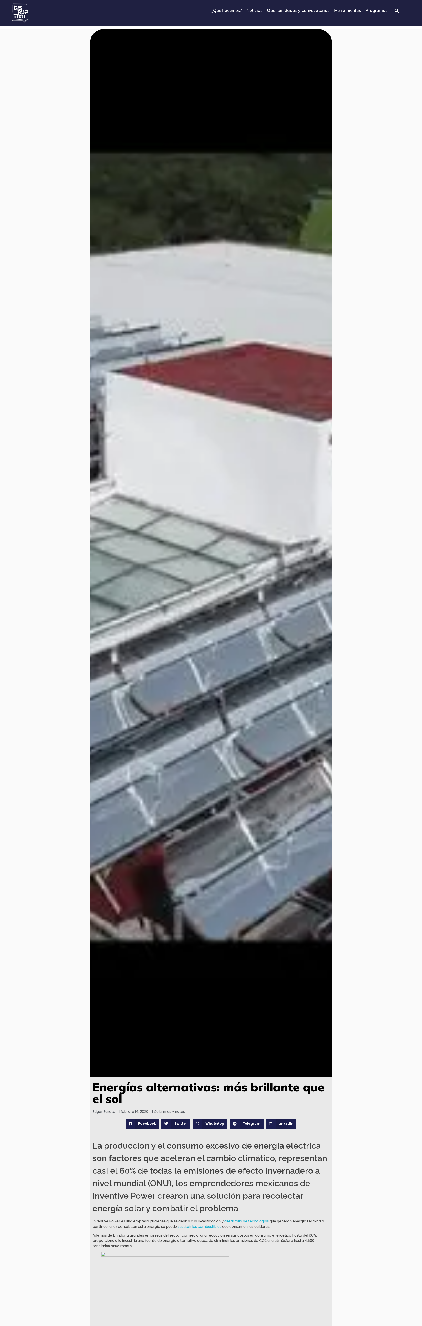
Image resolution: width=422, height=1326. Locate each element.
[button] (142, 1124)
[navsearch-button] (396, 10)
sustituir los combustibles (199, 1226)
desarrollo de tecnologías (246, 1221)
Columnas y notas (169, 1111)
